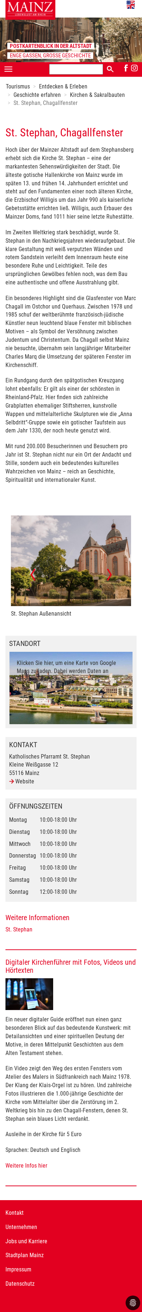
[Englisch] (131, 4)
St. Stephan (18, 929)
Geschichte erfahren (37, 94)
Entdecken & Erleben (63, 86)
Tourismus (18, 86)
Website (24, 781)
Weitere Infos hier (26, 1165)
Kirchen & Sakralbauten (97, 94)
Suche (110, 68)
